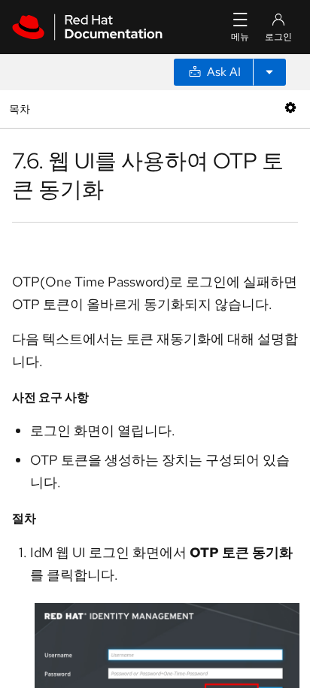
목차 (21, 109)
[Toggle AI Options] (269, 72)
